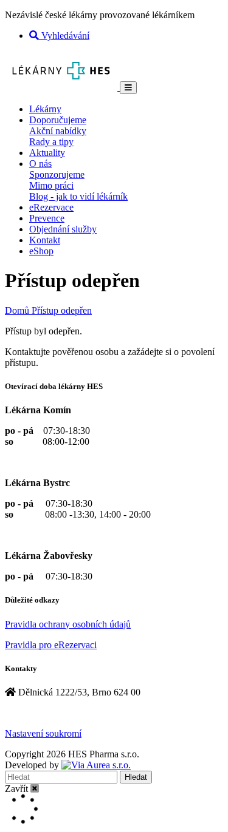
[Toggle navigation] (128, 87)
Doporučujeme (57, 120)
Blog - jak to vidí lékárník (78, 196)
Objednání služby (63, 229)
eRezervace (51, 207)
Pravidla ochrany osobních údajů (68, 624)
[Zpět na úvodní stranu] (62, 87)
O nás (40, 163)
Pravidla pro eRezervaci (51, 645)
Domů (18, 310)
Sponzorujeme (57, 174)
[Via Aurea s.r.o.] (96, 765)
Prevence (46, 218)
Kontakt (44, 240)
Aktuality (47, 152)
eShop (41, 251)
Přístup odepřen (62, 310)
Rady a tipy (51, 142)
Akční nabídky (57, 131)
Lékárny (45, 109)
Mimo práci (51, 185)
